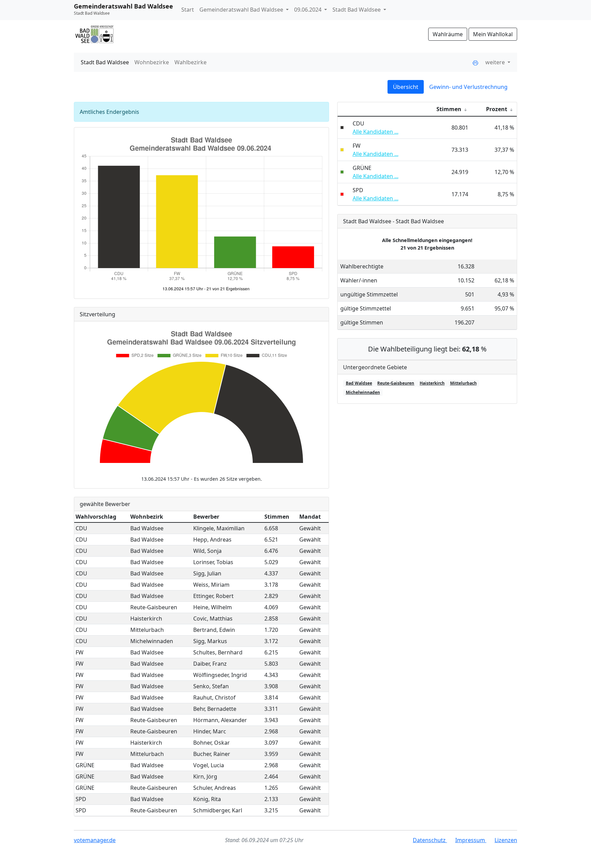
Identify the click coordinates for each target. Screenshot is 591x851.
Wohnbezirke (151, 62)
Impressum (470, 840)
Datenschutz (430, 840)
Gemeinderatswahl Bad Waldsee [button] (242, 9)
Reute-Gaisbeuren (395, 383)
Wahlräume (448, 34)
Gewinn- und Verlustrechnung (468, 87)
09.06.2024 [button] (308, 9)
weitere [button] (495, 62)
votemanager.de (95, 840)
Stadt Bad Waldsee (105, 62)
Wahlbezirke (190, 62)
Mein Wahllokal (493, 34)
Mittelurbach (463, 383)
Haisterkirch (432, 383)
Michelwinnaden (363, 392)
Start (187, 9)
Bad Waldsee (359, 383)
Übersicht (405, 87)
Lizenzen (506, 840)
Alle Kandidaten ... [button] (375, 131)
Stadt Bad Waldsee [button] (357, 9)
